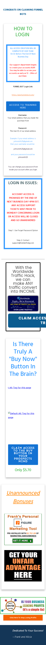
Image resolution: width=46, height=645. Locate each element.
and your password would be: (23, 153)
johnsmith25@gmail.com (23, 149)
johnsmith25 (23, 157)
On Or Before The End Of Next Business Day (23, 55)
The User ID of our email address (23, 130)
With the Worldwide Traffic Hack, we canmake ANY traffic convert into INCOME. (23, 279)
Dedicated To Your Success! (27, 631)
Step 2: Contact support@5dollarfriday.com (23, 242)
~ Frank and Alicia (22, 637)
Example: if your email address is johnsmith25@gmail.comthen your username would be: (23, 141)
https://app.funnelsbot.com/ (23, 95)
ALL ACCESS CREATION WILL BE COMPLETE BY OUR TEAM (23, 50)
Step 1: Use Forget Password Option (23, 230)
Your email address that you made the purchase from (23, 118)
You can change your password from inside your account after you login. (23, 168)
